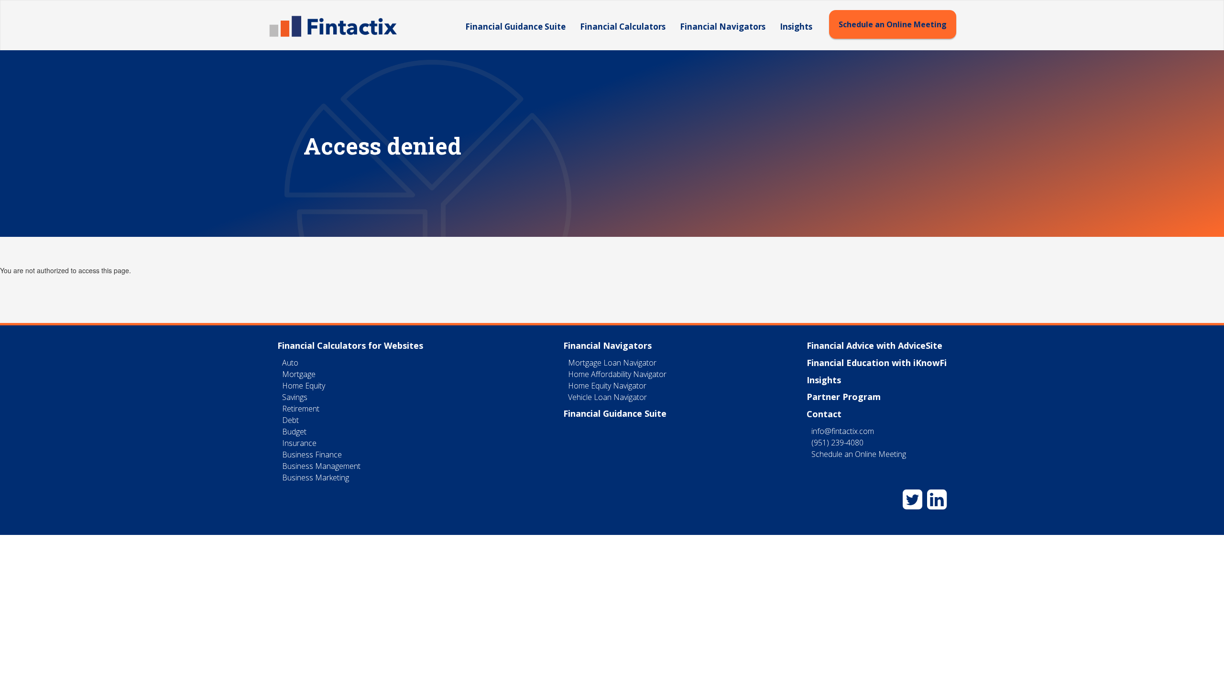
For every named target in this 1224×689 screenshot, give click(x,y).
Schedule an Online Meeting (893, 24)
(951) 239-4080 (837, 442)
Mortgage (299, 374)
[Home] (336, 26)
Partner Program (844, 396)
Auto (290, 362)
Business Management (321, 466)
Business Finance (312, 454)
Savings (294, 397)
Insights (796, 26)
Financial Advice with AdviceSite (874, 345)
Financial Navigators (722, 26)
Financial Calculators (623, 26)
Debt (290, 420)
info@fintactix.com (842, 431)
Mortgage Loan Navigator (612, 362)
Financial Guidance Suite (515, 26)
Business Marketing (315, 477)
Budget (294, 431)
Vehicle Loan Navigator (607, 397)
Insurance (299, 443)
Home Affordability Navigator (617, 374)
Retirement (300, 408)
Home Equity (303, 385)
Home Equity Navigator (607, 385)
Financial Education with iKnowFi (877, 362)
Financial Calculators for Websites (350, 345)
